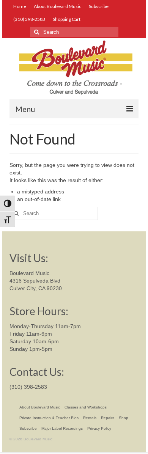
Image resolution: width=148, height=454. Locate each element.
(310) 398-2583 (28, 387)
